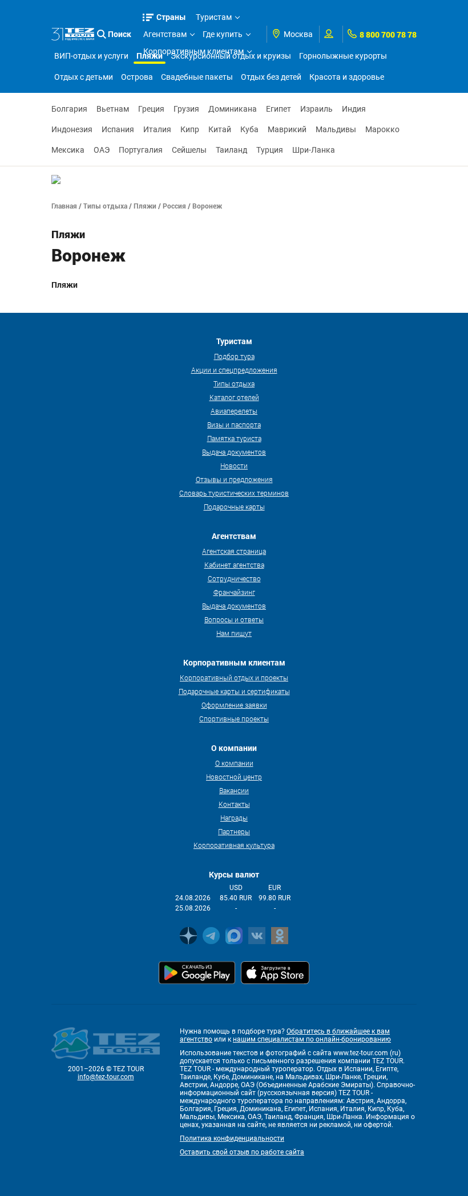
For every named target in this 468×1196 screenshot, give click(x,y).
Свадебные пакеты (197, 76)
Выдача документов (234, 451)
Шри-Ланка (313, 149)
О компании (234, 763)
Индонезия (71, 129)
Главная (64, 205)
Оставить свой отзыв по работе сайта (242, 1152)
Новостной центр (234, 776)
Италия (157, 129)
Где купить (223, 34)
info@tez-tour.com (106, 1077)
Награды (234, 817)
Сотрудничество (234, 578)
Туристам (214, 17)
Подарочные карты (234, 506)
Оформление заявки (234, 704)
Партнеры (234, 831)
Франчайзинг (234, 592)
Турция (269, 149)
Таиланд (231, 149)
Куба (249, 129)
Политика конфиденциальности (232, 1138)
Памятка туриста (234, 438)
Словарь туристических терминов (234, 492)
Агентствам (165, 34)
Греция (151, 108)
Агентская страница (234, 551)
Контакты (234, 804)
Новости (234, 465)
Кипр (189, 129)
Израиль (316, 108)
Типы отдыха (105, 205)
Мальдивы (336, 129)
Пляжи (145, 205)
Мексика (67, 149)
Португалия (141, 149)
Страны (171, 16)
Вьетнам (112, 108)
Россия (174, 205)
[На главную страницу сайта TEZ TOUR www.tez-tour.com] (72, 34)
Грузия (186, 108)
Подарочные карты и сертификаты (234, 691)
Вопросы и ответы (234, 619)
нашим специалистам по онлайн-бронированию (312, 1039)
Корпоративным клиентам (193, 51)
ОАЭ (102, 149)
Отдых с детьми (83, 76)
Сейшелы (189, 149)
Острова (137, 76)
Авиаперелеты (234, 410)
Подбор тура (234, 356)
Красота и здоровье (346, 76)
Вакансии (234, 790)
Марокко (382, 129)
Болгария (69, 108)
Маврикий (287, 129)
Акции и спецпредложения (234, 369)
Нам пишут (234, 633)
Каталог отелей (234, 397)
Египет (278, 108)
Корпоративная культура (234, 845)
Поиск (119, 33)
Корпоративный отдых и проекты (234, 677)
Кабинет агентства (234, 564)
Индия (354, 108)
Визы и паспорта (234, 424)
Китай (219, 129)
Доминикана (232, 108)
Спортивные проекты (234, 718)
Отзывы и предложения (234, 479)
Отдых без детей (271, 76)
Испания (118, 129)
